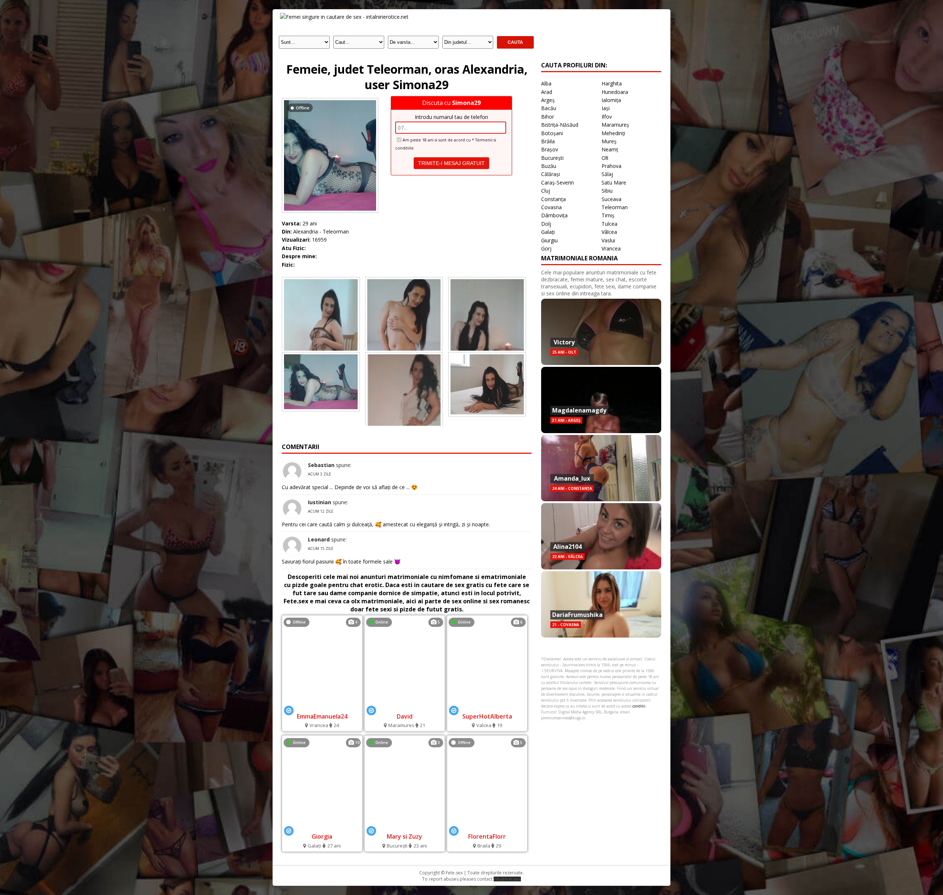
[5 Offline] (487, 826)
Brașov (549, 149)
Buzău (548, 165)
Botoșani (552, 133)
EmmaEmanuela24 (322, 716)
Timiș (608, 215)
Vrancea (611, 248)
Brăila (548, 141)
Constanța (553, 199)
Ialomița (611, 99)
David (405, 716)
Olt (605, 157)
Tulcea (609, 223)
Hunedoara (615, 91)
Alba (546, 83)
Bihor (547, 116)
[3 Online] (404, 826)
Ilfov (607, 116)
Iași (606, 108)
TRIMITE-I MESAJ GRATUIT (451, 163)
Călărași (550, 174)
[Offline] (330, 99)
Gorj (546, 248)
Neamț (610, 149)
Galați (548, 231)
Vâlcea (609, 231)
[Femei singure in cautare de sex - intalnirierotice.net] (344, 16)
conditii (638, 706)
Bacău (548, 108)
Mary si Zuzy (404, 836)
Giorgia (322, 836)
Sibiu (607, 190)
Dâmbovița (554, 215)
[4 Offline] (322, 706)
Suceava (611, 199)
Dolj (546, 223)
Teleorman (615, 207)
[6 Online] (487, 706)
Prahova (611, 165)
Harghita (612, 83)
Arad (546, 91)
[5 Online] (405, 706)
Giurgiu (549, 240)
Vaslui (608, 240)
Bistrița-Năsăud (559, 124)
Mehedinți (613, 133)
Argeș (548, 99)
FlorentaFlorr (487, 836)
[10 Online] (322, 826)
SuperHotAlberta (487, 716)
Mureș (609, 141)
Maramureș (615, 124)
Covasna (551, 207)
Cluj (545, 190)
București (552, 157)
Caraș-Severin (557, 182)
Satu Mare (614, 182)
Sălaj (607, 174)
